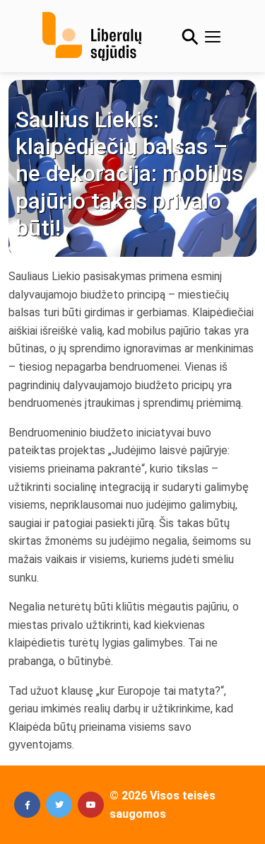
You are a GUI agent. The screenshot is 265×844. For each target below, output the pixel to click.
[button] (27, 805)
